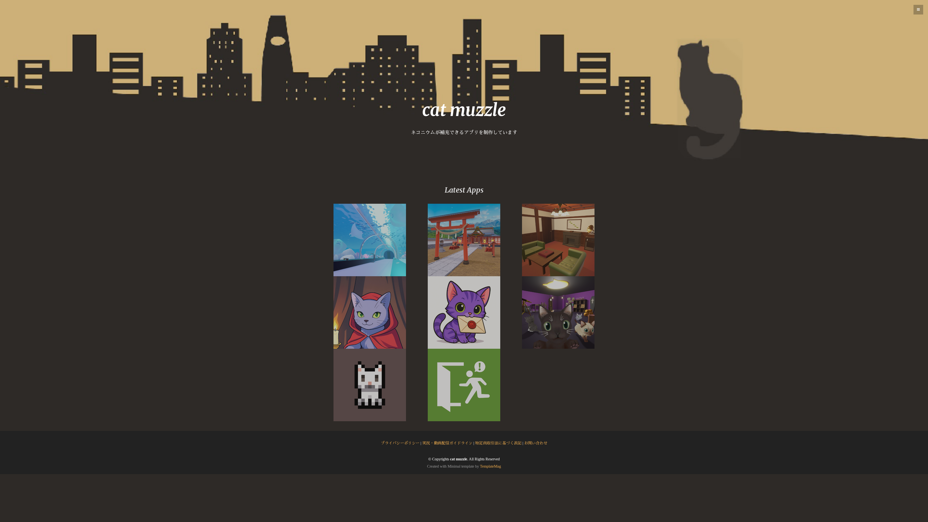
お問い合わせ (535, 443)
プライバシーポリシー (400, 443)
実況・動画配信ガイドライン (447, 443)
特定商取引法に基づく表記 (498, 443)
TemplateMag (490, 466)
